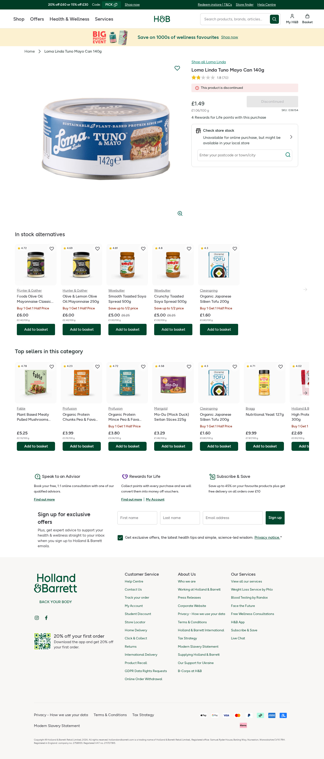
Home (29, 51)
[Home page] (162, 19)
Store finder (245, 5)
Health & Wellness (69, 19)
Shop (18, 19)
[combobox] (235, 19)
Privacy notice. (267, 537)
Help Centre (266, 5)
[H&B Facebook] (46, 618)
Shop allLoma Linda (208, 62)
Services (104, 19)
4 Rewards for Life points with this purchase (228, 117)
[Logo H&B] (162, 21)
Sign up (275, 517)
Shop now (132, 5)
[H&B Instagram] (37, 618)
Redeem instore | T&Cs (215, 5)
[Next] (305, 393)
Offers (37, 19)
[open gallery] (106, 139)
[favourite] (51, 248)
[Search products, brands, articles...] (275, 19)
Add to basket (36, 446)
